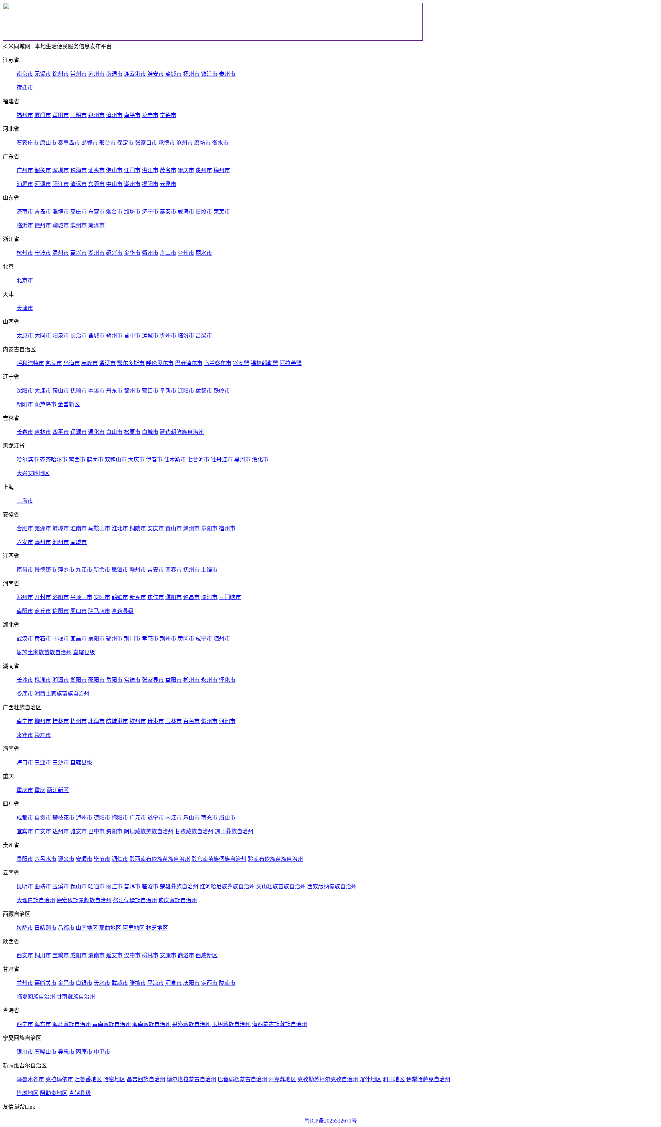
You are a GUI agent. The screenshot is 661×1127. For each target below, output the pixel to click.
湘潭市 (60, 680)
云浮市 (168, 184)
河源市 (42, 184)
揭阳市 (150, 184)
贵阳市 (25, 859)
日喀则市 (45, 928)
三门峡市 (230, 597)
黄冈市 (186, 638)
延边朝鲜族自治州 (182, 432)
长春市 (25, 432)
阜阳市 (209, 528)
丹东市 (114, 391)
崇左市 (42, 735)
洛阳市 (60, 597)
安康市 (168, 955)
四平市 (60, 432)
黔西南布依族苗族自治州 (159, 859)
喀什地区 (370, 1079)
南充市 (209, 818)
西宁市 (25, 1024)
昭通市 (96, 886)
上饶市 (209, 570)
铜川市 (42, 955)
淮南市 (78, 528)
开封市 (42, 597)
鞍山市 (60, 391)
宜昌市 (78, 638)
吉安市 (155, 570)
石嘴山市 (45, 1052)
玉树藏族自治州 (231, 1024)
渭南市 (96, 955)
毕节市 (102, 859)
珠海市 (78, 170)
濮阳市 (173, 597)
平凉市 (155, 983)
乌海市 (71, 363)
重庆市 (25, 790)
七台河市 (198, 459)
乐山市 (191, 818)
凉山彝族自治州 (234, 831)
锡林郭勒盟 (264, 363)
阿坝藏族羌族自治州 (149, 831)
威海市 (186, 212)
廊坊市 (202, 143)
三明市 (78, 115)
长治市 (78, 335)
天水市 (102, 983)
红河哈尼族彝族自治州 (227, 886)
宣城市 (78, 542)
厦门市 (42, 115)
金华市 (132, 253)
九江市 (84, 570)
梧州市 (78, 721)
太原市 (25, 335)
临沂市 (25, 225)
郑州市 (25, 597)
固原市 (84, 1052)
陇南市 (227, 983)
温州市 (60, 253)
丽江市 (114, 886)
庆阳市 (191, 983)
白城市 (150, 432)
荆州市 (168, 638)
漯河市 (209, 597)
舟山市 (168, 253)
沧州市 (184, 143)
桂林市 (60, 721)
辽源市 (78, 432)
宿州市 (227, 528)
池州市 (60, 542)
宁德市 (168, 115)
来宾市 (25, 735)
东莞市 (96, 184)
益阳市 (173, 680)
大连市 (42, 391)
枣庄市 (78, 212)
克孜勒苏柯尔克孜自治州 (327, 1079)
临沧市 (150, 886)
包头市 (53, 363)
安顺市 (84, 859)
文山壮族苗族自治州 (281, 886)
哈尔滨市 (28, 459)
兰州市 (25, 983)
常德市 (132, 680)
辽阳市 (186, 391)
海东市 (42, 1024)
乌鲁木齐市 (30, 1079)
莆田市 (60, 115)
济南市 (25, 212)
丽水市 (204, 253)
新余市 (102, 570)
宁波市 (42, 253)
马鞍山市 (99, 528)
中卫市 (102, 1052)
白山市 (114, 432)
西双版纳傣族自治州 (332, 886)
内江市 (173, 818)
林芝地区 (157, 928)
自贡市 (42, 818)
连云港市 (135, 74)
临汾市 (186, 335)
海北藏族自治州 (71, 1024)
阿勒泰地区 (53, 1093)
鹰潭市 (120, 570)
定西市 (209, 983)
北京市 (25, 280)
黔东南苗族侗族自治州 (218, 859)
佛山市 (114, 170)
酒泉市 (173, 983)
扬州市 (191, 74)
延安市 (114, 955)
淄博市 (60, 212)
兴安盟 (241, 363)
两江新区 (58, 790)
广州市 (25, 170)
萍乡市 (66, 570)
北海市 (96, 721)
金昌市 (66, 983)
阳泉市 (60, 335)
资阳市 (114, 831)
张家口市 (146, 143)
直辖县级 (123, 611)
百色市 (191, 721)
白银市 (84, 983)
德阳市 (102, 818)
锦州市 (132, 391)
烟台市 (114, 212)
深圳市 (60, 170)
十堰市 (60, 638)
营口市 (150, 391)
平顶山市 (81, 597)
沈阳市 (25, 391)
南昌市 (25, 570)
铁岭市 (221, 391)
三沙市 (60, 762)
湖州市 (96, 253)
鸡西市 (77, 459)
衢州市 (150, 253)
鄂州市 (114, 638)
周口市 (78, 611)
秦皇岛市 (69, 143)
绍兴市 (114, 253)
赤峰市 (89, 363)
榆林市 (150, 955)
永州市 (209, 680)
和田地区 (394, 1079)
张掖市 (137, 983)
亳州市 (42, 542)
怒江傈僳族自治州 (135, 900)
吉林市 (42, 432)
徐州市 (60, 74)
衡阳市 (78, 680)
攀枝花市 (63, 818)
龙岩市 (150, 115)
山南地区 (87, 928)
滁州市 (191, 528)
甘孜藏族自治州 (194, 831)
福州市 (25, 115)
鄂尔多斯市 (131, 363)
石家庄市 (28, 143)
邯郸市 (89, 143)
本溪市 (96, 391)
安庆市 (155, 528)
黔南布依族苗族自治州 (275, 859)
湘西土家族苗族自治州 (62, 694)
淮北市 (120, 528)
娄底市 (25, 694)
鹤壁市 (120, 597)
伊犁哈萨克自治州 (428, 1079)
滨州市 (78, 225)
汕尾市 (25, 184)
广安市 (42, 831)
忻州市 (168, 335)
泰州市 (227, 74)
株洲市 (42, 680)
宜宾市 (25, 831)
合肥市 (25, 528)
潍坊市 (132, 212)
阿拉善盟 (291, 363)
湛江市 (150, 170)
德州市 (42, 225)
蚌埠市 (60, 528)
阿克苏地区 (282, 1079)
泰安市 (168, 212)
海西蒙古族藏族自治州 (279, 1024)
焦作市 (155, 597)
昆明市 (25, 886)
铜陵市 (137, 528)
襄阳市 (96, 638)
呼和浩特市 (30, 363)
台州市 (186, 253)
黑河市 (242, 459)
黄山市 (173, 528)
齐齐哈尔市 (53, 459)
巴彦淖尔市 (188, 363)
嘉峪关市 (45, 983)
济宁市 (150, 212)
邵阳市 (96, 680)
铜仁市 (120, 859)
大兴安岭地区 (33, 473)
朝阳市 (25, 404)
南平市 (132, 115)
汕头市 (96, 170)
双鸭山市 (116, 459)
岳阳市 (114, 680)
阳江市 (60, 184)
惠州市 (204, 170)
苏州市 (96, 74)
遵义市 (66, 859)
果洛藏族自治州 (191, 1024)
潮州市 (132, 184)
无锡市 (42, 74)
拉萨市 (25, 928)
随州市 (221, 638)
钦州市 (137, 721)
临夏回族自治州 (36, 997)
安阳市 (102, 597)
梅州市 (221, 170)
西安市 (25, 955)
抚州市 (191, 570)
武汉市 (25, 638)
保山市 (78, 886)
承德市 (166, 143)
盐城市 (173, 74)
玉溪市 (60, 886)
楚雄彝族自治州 (179, 886)
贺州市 (209, 721)
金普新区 (69, 404)
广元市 (137, 818)
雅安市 (78, 831)
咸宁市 (204, 638)
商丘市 (42, 611)
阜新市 (168, 391)
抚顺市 (78, 391)
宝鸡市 (60, 955)
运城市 (150, 335)
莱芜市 (221, 212)
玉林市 (173, 721)
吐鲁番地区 (88, 1079)
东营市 (96, 212)
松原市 (132, 432)
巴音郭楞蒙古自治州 (242, 1079)
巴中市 (96, 831)
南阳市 (25, 611)
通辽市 (107, 363)
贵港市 (155, 721)
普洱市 (132, 886)
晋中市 (132, 335)
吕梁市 (204, 335)
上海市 (25, 501)
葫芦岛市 (45, 404)
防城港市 (117, 721)
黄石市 (42, 638)
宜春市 (173, 570)
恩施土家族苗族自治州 (44, 652)
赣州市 (137, 570)
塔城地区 (28, 1093)
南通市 (114, 74)
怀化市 (227, 680)
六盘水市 (45, 859)
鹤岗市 (95, 459)
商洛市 (186, 955)
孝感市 (150, 638)
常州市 (78, 74)
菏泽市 (96, 225)
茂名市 (168, 170)
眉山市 (227, 818)
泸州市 (84, 818)
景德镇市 (45, 570)
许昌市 (191, 597)
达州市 (60, 831)
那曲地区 (110, 928)
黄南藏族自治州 (111, 1024)
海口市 (25, 762)
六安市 (25, 542)
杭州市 (25, 253)
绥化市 (260, 459)
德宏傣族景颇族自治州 (84, 900)
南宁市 (25, 721)
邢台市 (107, 143)
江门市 (132, 170)
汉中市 (132, 955)
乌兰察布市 (217, 363)
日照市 (204, 212)
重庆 (39, 790)
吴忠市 (66, 1052)
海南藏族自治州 (151, 1024)
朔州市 (114, 335)
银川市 (25, 1052)
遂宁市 (155, 818)
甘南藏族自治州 (75, 997)
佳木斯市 (175, 459)
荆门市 (132, 638)
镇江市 (209, 74)
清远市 (78, 184)
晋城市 (96, 335)
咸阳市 (78, 955)
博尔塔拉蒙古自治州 (191, 1079)
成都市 (25, 818)
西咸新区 (207, 955)
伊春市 (154, 459)
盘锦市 (204, 391)
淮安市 (155, 74)
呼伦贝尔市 (160, 363)
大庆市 (136, 459)
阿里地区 (134, 928)
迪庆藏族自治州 (177, 900)
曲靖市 (42, 886)
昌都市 (66, 928)
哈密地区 (114, 1079)
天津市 (25, 308)
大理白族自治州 (36, 900)
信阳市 (60, 611)
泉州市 (96, 115)
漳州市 (114, 115)
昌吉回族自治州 (146, 1079)
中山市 (114, 184)
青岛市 (42, 212)
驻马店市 (99, 611)
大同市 (42, 335)
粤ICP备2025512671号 (330, 1121)
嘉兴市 (78, 253)
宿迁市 (25, 88)
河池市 (227, 721)
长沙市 (25, 680)
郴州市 (191, 680)
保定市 (125, 143)
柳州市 (42, 721)
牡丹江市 (222, 459)
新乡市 (137, 597)
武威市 (120, 983)
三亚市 (42, 762)
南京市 (25, 74)
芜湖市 (42, 528)
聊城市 (60, 225)
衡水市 (220, 143)
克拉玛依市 (59, 1079)
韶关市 (42, 170)
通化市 (96, 432)
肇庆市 (186, 170)
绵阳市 (120, 818)
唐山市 (48, 143)
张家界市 (153, 680)
